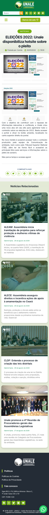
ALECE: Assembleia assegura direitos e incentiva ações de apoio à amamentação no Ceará (24, 298)
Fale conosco (11, 486)
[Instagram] (30, 13)
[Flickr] (39, 13)
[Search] (21, 13)
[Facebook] (26, 13)
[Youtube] (43, 13)
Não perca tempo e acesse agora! (16, 157)
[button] (6, 19)
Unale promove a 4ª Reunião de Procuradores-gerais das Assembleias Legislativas (22, 423)
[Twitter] (34, 13)
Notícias (24, 31)
